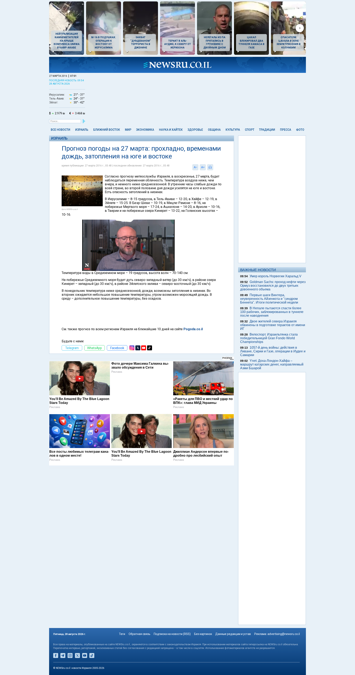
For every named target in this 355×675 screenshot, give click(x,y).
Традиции (267, 129)
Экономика (145, 129)
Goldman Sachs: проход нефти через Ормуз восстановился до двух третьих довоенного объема (272, 285)
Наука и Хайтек (171, 129)
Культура (233, 129)
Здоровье (195, 129)
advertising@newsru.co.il (283, 634)
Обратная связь (139, 634)
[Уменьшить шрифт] (195, 167)
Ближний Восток (106, 129)
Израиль (81, 129)
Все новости (60, 129)
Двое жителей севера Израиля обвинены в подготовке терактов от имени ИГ (272, 325)
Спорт (249, 129)
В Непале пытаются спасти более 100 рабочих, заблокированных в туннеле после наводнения (271, 311)
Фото (300, 129)
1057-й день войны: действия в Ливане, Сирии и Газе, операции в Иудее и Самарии (272, 351)
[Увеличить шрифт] (203, 167)
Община (214, 129)
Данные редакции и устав (233, 634)
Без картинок (203, 634)
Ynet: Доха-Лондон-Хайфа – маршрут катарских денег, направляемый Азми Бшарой (271, 364)
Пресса (285, 129)
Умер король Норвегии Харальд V (275, 276)
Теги (122, 634)
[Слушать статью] (214, 167)
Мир (128, 129)
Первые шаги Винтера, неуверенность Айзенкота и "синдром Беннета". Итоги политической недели (269, 298)
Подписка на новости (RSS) (172, 634)
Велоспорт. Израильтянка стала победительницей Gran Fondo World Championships (269, 338)
